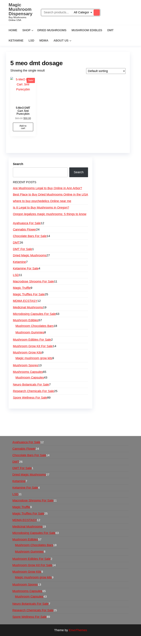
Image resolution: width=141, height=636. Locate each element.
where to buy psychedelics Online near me (42, 201)
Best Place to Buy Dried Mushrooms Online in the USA (50, 194)
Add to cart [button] (22, 126)
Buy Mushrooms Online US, (79, 415)
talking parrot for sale (62, 425)
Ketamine (16, 40)
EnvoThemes (78, 630)
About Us (60, 40)
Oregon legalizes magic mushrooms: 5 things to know (49, 214)
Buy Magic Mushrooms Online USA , (35, 415)
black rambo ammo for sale (97, 425)
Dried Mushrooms (51, 30)
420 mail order (36, 420)
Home (13, 30)
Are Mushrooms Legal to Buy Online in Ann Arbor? (47, 188)
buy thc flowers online (63, 420)
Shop (26, 30)
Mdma (43, 40)
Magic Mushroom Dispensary (20, 9)
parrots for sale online (95, 420)
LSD (31, 40)
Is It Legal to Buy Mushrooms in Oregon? (41, 207)
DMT (110, 30)
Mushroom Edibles (87, 30)
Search (18, 164)
